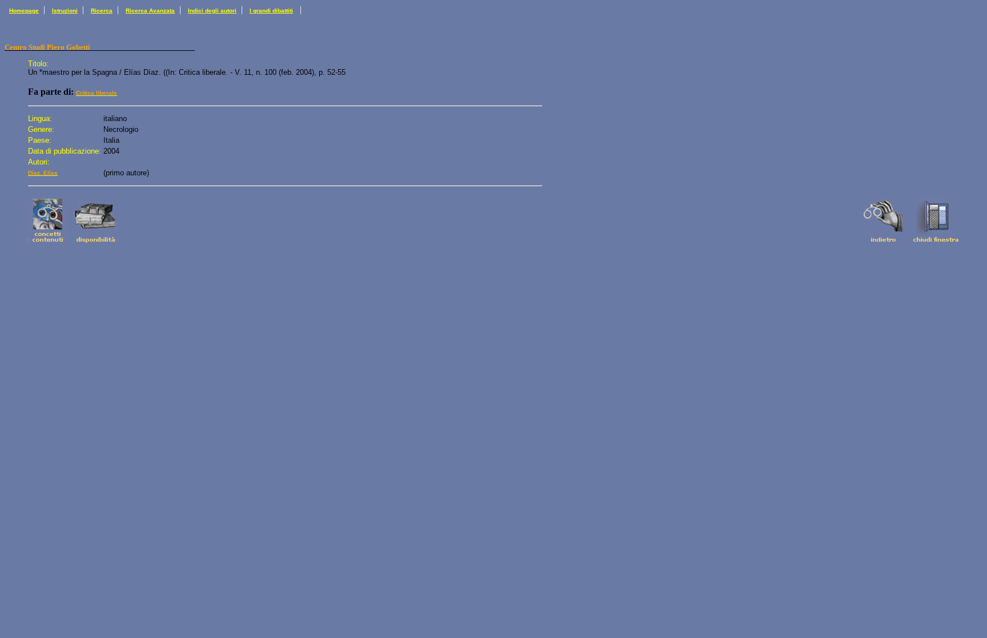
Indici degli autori (212, 10)
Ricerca (102, 10)
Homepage (24, 10)
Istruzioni (65, 10)
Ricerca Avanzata (150, 10)
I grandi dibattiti (271, 10)
